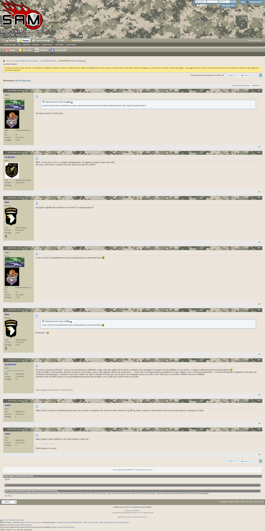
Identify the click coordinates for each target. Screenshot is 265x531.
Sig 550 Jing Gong (23, 81)
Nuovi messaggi (10, 44)
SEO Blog (8, 496)
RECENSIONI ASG (49, 61)
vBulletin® (136, 511)
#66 (259, 360)
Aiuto (243, 2)
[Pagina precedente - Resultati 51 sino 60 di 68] (250, 75)
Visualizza (255, 85)
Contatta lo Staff (226, 502)
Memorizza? (203, 5)
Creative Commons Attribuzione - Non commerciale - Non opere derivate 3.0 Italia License (92, 522)
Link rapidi (59, 44)
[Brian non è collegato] (11, 217)
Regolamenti (77, 40)
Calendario (26, 44)
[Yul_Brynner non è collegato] (12, 170)
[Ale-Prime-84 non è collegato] (14, 371)
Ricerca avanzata (255, 40)
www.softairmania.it (24, 525)
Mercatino (27, 50)
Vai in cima (259, 502)
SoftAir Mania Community (29, 522)
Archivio (250, 502)
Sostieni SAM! (60, 50)
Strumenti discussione (240, 85)
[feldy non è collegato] (12, 119)
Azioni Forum (47, 44)
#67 (259, 400)
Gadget (12, 50)
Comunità (35, 44)
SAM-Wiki (43, 50)
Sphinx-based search (140, 517)
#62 (259, 152)
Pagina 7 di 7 (233, 75)
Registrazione (256, 2)
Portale (12, 40)
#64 (259, 248)
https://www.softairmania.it (63, 527)
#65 (259, 310)
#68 (259, 429)
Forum (25, 40)
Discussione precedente (123, 470)
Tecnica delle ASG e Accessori (27, 61)
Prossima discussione (143, 470)
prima (245, 76)
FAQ (19, 44)
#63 (259, 198)
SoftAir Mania (239, 502)
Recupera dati (228, 5)
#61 (259, 90)
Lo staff (60, 40)
